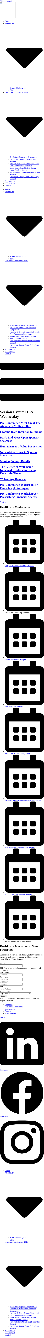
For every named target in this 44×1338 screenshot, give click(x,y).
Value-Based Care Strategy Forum (23, 168)
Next (3, 502)
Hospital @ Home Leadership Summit (24, 164)
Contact (8, 185)
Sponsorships (10, 181)
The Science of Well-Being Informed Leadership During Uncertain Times (18, 470)
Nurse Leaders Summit (19, 170)
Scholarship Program (18, 88)
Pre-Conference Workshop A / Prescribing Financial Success (19, 495)
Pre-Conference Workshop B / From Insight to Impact (19, 486)
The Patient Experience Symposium (23, 157)
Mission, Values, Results (15, 461)
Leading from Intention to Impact (21, 431)
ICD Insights (10, 183)
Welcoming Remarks (13, 479)
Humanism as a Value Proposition (21, 446)
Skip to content (6, 1)
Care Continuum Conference (21, 166)
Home (7, 21)
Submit (3, 996)
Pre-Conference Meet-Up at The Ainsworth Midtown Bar (20, 424)
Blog (12, 90)
